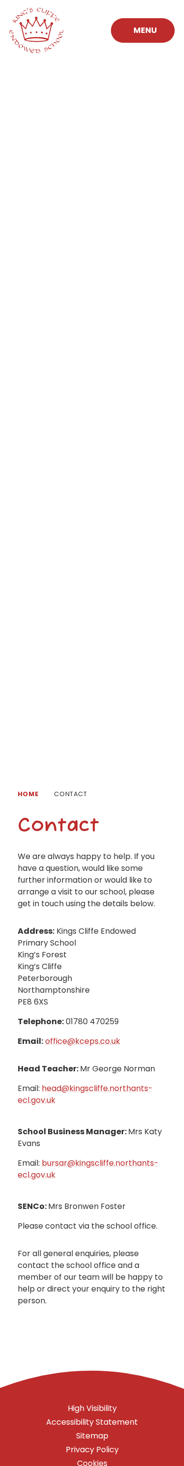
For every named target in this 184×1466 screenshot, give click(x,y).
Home (28, 794)
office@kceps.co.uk (82, 1041)
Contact (70, 794)
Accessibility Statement (92, 1422)
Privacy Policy (92, 1449)
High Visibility (92, 1408)
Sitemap (92, 1435)
